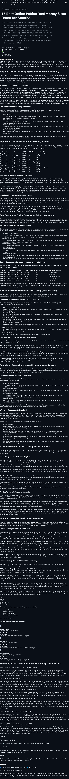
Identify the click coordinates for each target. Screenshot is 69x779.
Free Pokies (54, 1)
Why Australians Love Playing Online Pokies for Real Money (19, 61)
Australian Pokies (20, 1)
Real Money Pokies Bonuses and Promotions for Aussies (28, 64)
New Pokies (14, 2)
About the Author (11, 750)
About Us (3, 750)
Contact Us (21, 752)
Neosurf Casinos (23, 760)
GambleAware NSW (42, 743)
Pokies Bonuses (24, 2)
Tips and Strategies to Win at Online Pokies (31, 66)
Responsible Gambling (26, 743)
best (60, 450)
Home (13, 1)
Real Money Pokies (45, 1)
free (21, 110)
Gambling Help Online (10, 743)
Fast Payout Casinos (44, 2)
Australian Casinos (32, 1)
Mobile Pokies (33, 2)
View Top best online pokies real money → (15, 48)
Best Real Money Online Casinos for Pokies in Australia (21, 63)
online (35, 303)
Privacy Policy (22, 750)
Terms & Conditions (43, 750)
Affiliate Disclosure (55, 750)
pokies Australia (58, 90)
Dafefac (4, 2)
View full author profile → (8, 618)
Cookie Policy (31, 750)
